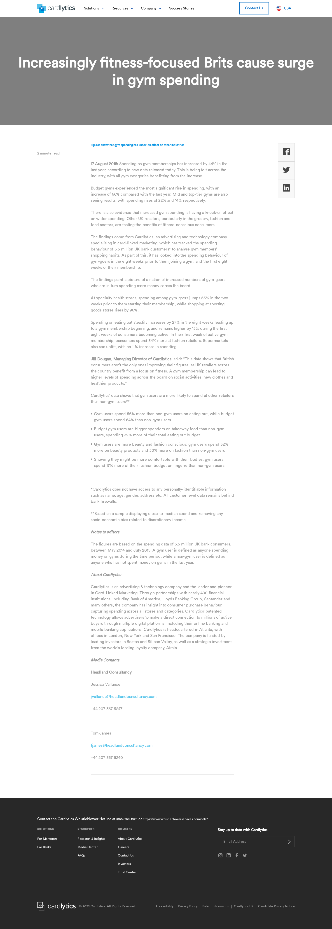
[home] (56, 8)
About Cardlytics (130, 838)
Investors (124, 864)
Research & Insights (91, 838)
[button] (94, 8)
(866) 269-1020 (127, 819)
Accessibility (164, 906)
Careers (123, 847)
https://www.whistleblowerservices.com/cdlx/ (175, 819)
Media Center (87, 847)
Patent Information (215, 906)
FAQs (81, 855)
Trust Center (127, 872)
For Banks (44, 847)
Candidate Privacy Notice (276, 906)
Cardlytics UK (243, 906)
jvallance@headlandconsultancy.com (124, 697)
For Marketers (47, 838)
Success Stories (181, 8)
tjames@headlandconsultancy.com (121, 745)
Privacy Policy (188, 906)
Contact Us (254, 8)
